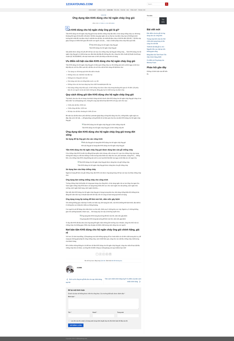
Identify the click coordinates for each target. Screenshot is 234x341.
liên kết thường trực (116, 260)
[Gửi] (166, 4)
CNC (127, 10)
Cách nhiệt (92, 10)
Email (95, 312)
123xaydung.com (79, 4)
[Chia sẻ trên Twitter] (100, 254)
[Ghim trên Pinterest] (106, 254)
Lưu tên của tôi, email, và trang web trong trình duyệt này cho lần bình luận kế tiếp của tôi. (99, 321)
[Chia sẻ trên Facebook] (97, 254)
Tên (69, 312)
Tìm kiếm (149, 15)
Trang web (120, 312)
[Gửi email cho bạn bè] (103, 254)
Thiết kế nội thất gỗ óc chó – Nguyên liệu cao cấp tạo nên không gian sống (156, 49)
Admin (112, 23)
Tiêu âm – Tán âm (119, 10)
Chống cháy (101, 10)
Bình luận (71, 296)
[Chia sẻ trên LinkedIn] (110, 254)
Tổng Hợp (133, 10)
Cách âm (110, 10)
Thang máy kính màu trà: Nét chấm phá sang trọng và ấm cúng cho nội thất (156, 41)
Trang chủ (141, 10)
